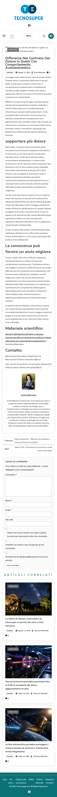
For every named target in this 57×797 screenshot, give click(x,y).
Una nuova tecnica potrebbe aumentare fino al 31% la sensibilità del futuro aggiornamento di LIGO (27, 685)
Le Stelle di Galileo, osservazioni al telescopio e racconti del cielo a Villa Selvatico (24, 622)
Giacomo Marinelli (41, 631)
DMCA (31, 779)
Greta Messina (39, 72)
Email (8, 510)
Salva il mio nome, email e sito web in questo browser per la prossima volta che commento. (27, 535)
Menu (28, 36)
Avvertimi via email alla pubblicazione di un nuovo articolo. (26, 559)
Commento (11, 474)
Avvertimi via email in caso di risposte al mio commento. (24, 547)
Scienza (10, 72)
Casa (5, 779)
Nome (8, 500)
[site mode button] (11, 36)
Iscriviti (51, 36)
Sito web (9, 519)
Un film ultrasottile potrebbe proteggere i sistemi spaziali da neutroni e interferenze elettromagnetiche (27, 748)
